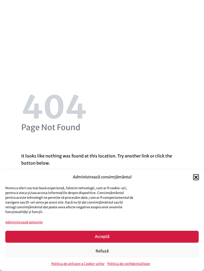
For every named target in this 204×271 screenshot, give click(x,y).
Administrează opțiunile (24, 222)
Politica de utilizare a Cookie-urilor (78, 264)
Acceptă (102, 236)
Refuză (102, 251)
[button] (196, 177)
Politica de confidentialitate (128, 264)
